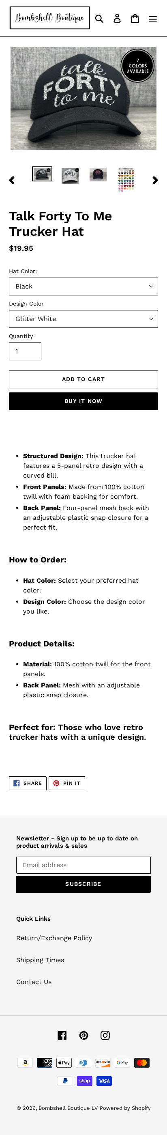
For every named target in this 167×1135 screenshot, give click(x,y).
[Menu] (153, 18)
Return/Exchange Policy (54, 938)
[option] (42, 175)
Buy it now (83, 401)
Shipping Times (40, 960)
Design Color (26, 303)
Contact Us (33, 982)
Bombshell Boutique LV (68, 1108)
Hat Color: (23, 271)
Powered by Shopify (125, 1108)
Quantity (21, 336)
